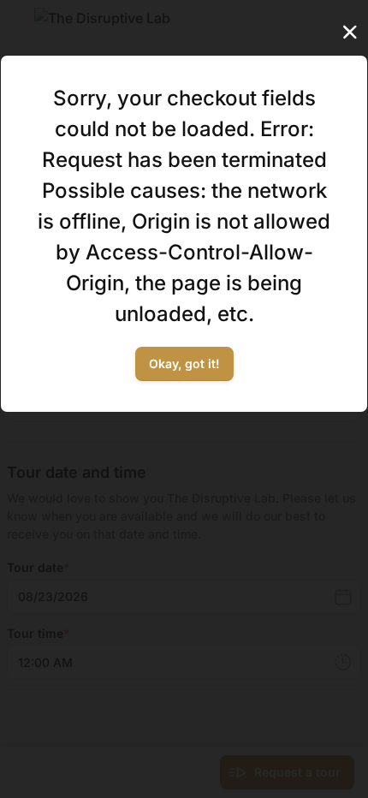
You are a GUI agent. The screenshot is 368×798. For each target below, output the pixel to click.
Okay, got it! (184, 363)
